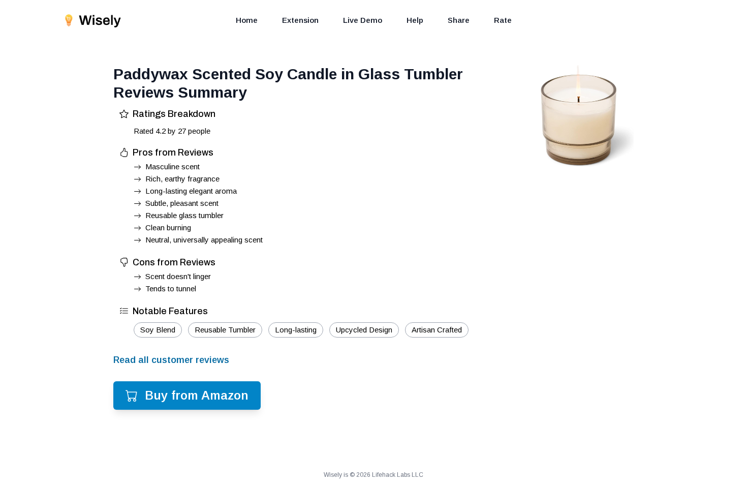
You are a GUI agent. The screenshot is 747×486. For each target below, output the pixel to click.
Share (459, 20)
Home (247, 20)
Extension (300, 20)
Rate (503, 20)
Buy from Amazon (196, 395)
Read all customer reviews (171, 360)
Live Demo (362, 20)
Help (415, 20)
